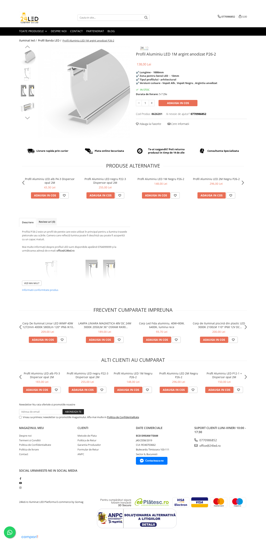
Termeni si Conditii (30, 440)
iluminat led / (28, 40)
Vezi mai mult (31, 283)
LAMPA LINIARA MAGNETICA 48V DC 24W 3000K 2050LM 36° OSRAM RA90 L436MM (104, 325)
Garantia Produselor (89, 445)
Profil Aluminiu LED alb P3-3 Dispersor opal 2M (42, 375)
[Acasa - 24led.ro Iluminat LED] (38, 17)
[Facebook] (20, 478)
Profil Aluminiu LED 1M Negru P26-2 (160, 179)
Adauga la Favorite (150, 124)
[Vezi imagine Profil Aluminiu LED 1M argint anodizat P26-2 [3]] (27, 107)
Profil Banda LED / (50, 40)
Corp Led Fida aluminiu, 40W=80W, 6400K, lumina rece (162, 325)
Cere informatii (179, 124)
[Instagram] (20, 487)
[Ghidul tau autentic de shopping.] (29, 537)
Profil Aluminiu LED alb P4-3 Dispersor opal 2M (50, 180)
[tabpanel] (84, 91)
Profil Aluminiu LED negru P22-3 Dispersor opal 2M (105, 180)
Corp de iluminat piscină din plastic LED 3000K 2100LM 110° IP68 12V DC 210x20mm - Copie (219, 325)
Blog (111, 31)
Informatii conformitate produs (40, 290)
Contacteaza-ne (154, 460)
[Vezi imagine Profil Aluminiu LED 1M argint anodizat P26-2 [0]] (27, 57)
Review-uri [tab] (47, 221)
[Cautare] (146, 17)
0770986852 (208, 440)
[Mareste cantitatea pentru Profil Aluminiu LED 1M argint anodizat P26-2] (152, 103)
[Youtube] (20, 483)
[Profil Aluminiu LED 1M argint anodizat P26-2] (84, 91)
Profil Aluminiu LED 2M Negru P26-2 (216, 179)
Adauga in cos (178, 103)
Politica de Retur (87, 440)
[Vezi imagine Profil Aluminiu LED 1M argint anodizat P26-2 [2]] (27, 91)
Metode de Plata (87, 435)
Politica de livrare (29, 449)
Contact (76, 31)
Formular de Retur (88, 449)
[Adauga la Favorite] (64, 195)
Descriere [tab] (27, 222)
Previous (27, 47)
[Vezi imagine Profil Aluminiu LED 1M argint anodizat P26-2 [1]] (27, 74)
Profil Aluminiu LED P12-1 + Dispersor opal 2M (224, 375)
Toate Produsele (32, 31)
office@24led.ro (210, 446)
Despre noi (59, 31)
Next (27, 117)
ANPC (81, 454)
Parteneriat (95, 31)
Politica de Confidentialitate (123, 417)
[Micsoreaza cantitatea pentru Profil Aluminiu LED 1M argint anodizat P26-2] (139, 103)
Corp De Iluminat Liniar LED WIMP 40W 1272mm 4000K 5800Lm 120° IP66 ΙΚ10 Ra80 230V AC (47, 325)
